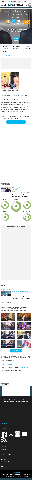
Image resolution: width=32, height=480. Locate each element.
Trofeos (16, 38)
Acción (14, 14)
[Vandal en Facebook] (4, 433)
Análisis (16, 49)
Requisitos (16, 46)
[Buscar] (26, 5)
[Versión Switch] (18, 25)
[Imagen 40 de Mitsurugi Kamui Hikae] (24, 326)
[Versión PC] (18, 21)
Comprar (26, 22)
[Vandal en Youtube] (24, 433)
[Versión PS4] (14, 21)
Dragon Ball (20, 1)
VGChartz (3, 466)
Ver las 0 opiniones (7, 364)
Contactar (3, 452)
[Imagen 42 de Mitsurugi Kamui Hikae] (24, 317)
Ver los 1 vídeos (6, 289)
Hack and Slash (22, 14)
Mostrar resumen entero (16, 122)
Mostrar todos (16, 350)
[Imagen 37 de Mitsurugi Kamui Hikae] (8, 344)
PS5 (29, 1)
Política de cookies (5, 461)
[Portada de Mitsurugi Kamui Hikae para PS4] (10, 80)
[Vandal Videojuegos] (16, 5)
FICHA (5, 46)
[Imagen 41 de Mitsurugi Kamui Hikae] (8, 326)
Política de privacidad (6, 456)
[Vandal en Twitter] (11, 433)
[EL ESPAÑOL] (30, 5)
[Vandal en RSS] (4, 439)
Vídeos (5, 51)
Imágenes (26, 49)
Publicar (5, 384)
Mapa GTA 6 (14, 1)
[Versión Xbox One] (14, 25)
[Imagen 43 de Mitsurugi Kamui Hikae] (8, 317)
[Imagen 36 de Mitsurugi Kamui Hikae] (24, 344)
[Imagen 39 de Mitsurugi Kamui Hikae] (8, 335)
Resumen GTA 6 (6, 1)
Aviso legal (4, 459)
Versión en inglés (16, 472)
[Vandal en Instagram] (17, 433)
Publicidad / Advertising (7, 454)
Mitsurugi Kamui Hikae (16, 11)
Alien (25, 1)
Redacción (3, 449)
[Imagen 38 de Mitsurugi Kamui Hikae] (24, 335)
